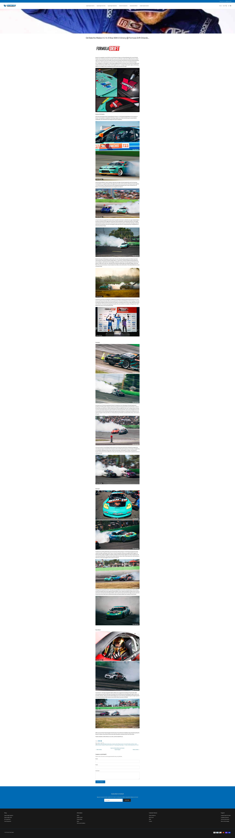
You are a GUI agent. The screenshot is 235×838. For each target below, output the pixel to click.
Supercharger (121, 745)
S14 (113, 745)
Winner (134, 745)
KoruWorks (132, 743)
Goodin (129, 743)
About (78, 815)
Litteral (136, 743)
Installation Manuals (225, 817)
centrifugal (104, 743)
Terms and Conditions (81, 823)
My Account (151, 817)
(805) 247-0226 (228, 1)
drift (116, 743)
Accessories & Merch (133, 5)
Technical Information (225, 819)
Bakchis (99, 743)
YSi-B (137, 745)
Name (96, 758)
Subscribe (127, 800)
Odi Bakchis (103, 745)
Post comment (100, 781)
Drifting (119, 743)
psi (112, 745)
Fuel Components (7, 821)
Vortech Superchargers (10, 832)
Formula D (121, 743)
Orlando (106, 745)
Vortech (126, 745)
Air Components (7, 819)
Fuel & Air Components (123, 5)
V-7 (124, 745)
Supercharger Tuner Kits (101, 5)
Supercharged (117, 745)
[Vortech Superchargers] (10, 6)
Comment (97, 770)
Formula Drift (126, 743)
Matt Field (97, 745)
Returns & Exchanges (225, 821)
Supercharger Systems (90, 5)
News (78, 821)
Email (96, 764)
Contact (150, 821)
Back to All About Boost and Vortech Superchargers (117, 748)
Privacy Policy (79, 819)
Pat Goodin (110, 745)
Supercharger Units (8, 817)
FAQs (150, 819)
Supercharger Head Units (112, 5)
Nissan (100, 745)
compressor (114, 743)
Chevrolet (107, 743)
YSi (135, 745)
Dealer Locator (80, 817)
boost (101, 743)
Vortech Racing (130, 745)
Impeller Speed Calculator (144, 5)
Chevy (111, 743)
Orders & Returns (152, 815)
